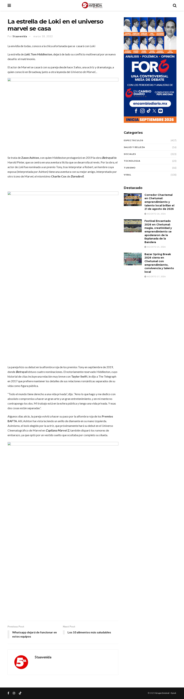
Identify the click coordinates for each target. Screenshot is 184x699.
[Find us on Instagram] (14, 693)
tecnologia (132, 160)
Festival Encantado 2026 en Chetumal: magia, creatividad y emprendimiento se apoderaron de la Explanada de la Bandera (158, 231)
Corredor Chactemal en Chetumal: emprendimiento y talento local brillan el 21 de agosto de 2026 (159, 202)
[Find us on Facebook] (8, 693)
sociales (130, 154)
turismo (129, 167)
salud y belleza (134, 147)
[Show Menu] (9, 5)
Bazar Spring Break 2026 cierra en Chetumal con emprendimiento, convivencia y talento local (159, 263)
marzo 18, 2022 (43, 36)
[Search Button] (174, 5)
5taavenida (20, 36)
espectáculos (133, 140)
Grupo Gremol (162, 693)
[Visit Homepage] (92, 5)
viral (127, 174)
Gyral (173, 693)
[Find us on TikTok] (20, 693)
